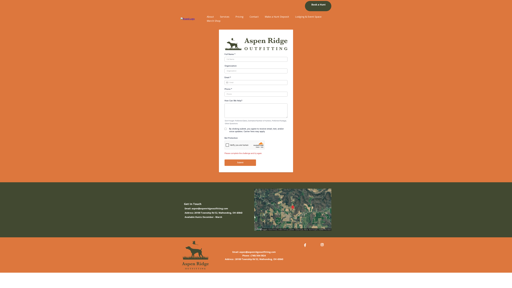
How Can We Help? (233, 100)
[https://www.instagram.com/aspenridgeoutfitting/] (323, 244)
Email (228, 77)
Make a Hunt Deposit (277, 16)
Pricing (239, 16)
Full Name (230, 54)
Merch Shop (214, 20)
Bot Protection (231, 138)
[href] (292, 210)
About (210, 16)
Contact (254, 16)
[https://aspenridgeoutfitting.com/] (188, 18)
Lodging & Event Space (308, 16)
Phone (228, 89)
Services (224, 16)
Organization (231, 66)
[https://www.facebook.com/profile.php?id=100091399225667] (305, 245)
